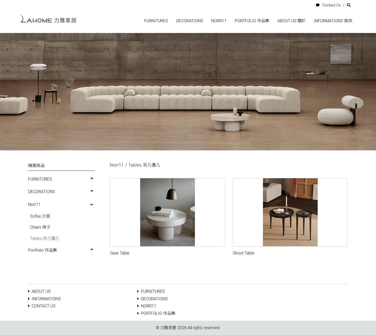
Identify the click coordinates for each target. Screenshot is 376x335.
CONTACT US (44, 306)
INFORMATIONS (46, 298)
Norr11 (34, 204)
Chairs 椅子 (40, 227)
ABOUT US (41, 291)
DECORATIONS (41, 191)
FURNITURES (40, 179)
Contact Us (331, 5)
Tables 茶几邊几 (44, 238)
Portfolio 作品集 (42, 250)
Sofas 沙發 (40, 216)
